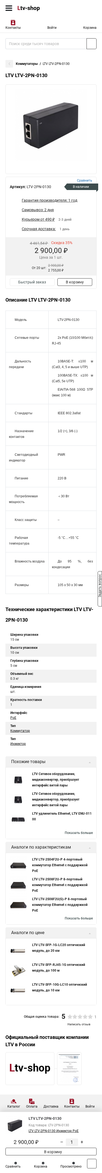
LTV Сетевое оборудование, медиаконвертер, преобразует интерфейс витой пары (55, 779)
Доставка (51, 1106)
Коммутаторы (27, 64)
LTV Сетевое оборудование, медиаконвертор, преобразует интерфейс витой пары (55, 799)
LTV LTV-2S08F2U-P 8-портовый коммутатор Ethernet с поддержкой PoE (60, 885)
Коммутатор (20, 731)
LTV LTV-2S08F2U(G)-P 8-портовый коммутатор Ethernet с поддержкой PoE (60, 904)
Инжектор (18, 744)
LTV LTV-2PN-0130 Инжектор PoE (54, 1131)
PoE (13, 718)
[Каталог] (8, 8)
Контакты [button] (13, 28)
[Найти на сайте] (91, 43)
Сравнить (13, 1166)
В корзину (75, 282)
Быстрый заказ (32, 282)
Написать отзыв (78, 1024)
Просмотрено (71, 1166)
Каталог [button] (13, 1106)
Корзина (90, 28)
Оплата (32, 1106)
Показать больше (79, 833)
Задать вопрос (100, 586)
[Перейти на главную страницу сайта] (41, 8)
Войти (52, 28)
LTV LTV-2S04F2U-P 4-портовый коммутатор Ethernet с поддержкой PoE (60, 865)
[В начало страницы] (92, 1163)
